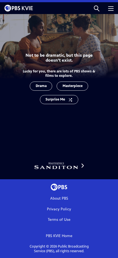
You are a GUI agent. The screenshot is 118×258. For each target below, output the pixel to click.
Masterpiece (73, 86)
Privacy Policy (59, 209)
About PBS (59, 198)
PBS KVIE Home (59, 235)
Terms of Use (59, 219)
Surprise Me (55, 99)
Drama (41, 86)
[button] (96, 8)
